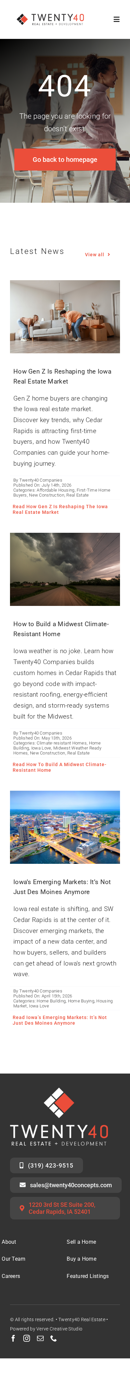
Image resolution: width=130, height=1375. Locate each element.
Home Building (51, 1000)
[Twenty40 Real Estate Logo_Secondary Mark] (50, 10)
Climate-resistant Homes (62, 743)
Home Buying (81, 1000)
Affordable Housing (55, 490)
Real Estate (77, 495)
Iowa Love (41, 747)
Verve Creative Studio (59, 1328)
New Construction (46, 495)
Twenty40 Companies (40, 480)
